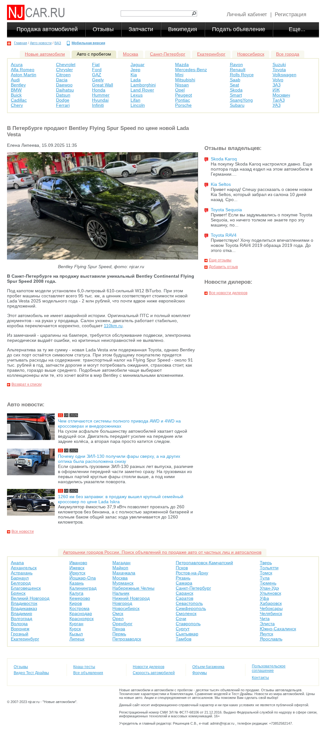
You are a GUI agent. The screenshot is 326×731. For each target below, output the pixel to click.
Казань (76, 582)
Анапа (17, 562)
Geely (98, 79)
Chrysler (64, 69)
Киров (75, 603)
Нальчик (120, 593)
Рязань (183, 577)
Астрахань (21, 572)
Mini (179, 74)
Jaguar (138, 64)
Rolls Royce (242, 74)
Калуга (76, 593)
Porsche (183, 105)
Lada (136, 79)
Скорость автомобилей (154, 673)
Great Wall (102, 84)
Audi (15, 79)
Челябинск (271, 613)
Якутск (266, 633)
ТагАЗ (279, 100)
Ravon (236, 64)
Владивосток (24, 603)
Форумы (199, 673)
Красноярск (81, 618)
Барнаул (20, 577)
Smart (236, 95)
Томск (266, 572)
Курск (75, 628)
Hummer (101, 95)
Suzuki (279, 64)
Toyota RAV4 (224, 235)
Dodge (62, 100)
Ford (97, 69)
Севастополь (189, 603)
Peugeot (183, 95)
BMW (16, 89)
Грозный (19, 633)
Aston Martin (23, 74)
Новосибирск (250, 54)
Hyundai (100, 100)
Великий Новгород (30, 598)
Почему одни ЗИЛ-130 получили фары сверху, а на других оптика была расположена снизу (119, 459)
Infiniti (98, 105)
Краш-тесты (84, 667)
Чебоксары (271, 608)
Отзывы (103, 29)
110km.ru (113, 325)
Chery (17, 105)
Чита (265, 618)
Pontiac (182, 100)
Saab (235, 79)
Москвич (281, 95)
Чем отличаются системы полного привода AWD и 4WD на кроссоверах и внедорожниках (119, 423)
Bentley (18, 84)
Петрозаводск (126, 638)
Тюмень (268, 582)
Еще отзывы (220, 260)
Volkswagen (284, 74)
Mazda (182, 64)
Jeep (135, 69)
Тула (265, 577)
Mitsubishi (185, 79)
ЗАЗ (276, 84)
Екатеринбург (211, 54)
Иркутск (77, 572)
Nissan (182, 84)
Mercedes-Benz (191, 69)
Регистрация (290, 14)
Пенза (118, 628)
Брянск (18, 593)
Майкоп (120, 567)
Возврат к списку (26, 384)
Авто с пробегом (94, 54)
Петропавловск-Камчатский (204, 562)
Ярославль (271, 638)
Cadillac (19, 100)
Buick (16, 95)
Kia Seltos (221, 184)
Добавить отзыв (223, 267)
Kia (134, 74)
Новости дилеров (148, 667)
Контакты (260, 677)
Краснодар (80, 613)
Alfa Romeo (22, 69)
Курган (76, 623)
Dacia (61, 79)
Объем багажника (208, 667)
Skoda (236, 89)
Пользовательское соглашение (269, 668)
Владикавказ (24, 608)
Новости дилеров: (228, 282)
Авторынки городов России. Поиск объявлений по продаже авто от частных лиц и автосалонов (162, 552)
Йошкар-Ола (82, 577)
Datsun (63, 95)
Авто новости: (26, 405)
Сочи (181, 618)
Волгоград (21, 618)
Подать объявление (238, 29)
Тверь (266, 562)
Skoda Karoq (224, 158)
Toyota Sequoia (226, 209)
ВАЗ (57, 43)
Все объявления (88, 673)
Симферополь (191, 608)
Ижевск (76, 567)
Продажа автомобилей (47, 29)
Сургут (182, 628)
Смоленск (186, 613)
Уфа (264, 598)
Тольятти (269, 567)
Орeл (118, 618)
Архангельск (24, 567)
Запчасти (141, 29)
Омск (117, 613)
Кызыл (76, 633)
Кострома (79, 608)
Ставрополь (188, 623)
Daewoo (64, 84)
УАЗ (276, 105)
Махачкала (123, 572)
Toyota (279, 69)
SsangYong (241, 100)
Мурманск (122, 582)
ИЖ (276, 89)
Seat (234, 84)
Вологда (19, 623)
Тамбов (183, 638)
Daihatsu (65, 89)
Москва (130, 54)
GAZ (96, 74)
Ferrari (63, 105)
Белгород (21, 582)
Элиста (267, 623)
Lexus (137, 95)
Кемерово (79, 598)
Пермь (119, 633)
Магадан (121, 562)
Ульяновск (270, 593)
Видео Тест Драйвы (31, 673)
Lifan (135, 100)
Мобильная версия (88, 43)
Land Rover (142, 89)
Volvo (278, 79)
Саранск (184, 593)
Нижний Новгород (131, 598)
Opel (180, 89)
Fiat (96, 64)
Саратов (184, 598)
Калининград (82, 588)
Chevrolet (65, 64)
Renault (237, 69)
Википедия (182, 29)
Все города (287, 54)
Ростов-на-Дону (192, 572)
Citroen (63, 74)
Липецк (76, 638)
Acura (17, 64)
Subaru (237, 105)
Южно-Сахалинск (278, 628)
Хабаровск (271, 603)
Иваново (78, 562)
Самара (184, 582)
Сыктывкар (187, 633)
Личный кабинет (247, 14)
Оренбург (122, 623)
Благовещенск (26, 588)
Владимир (21, 613)
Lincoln (138, 105)
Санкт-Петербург (167, 54)
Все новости (22, 531)
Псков (182, 567)
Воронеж (20, 628)
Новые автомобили (45, 54)
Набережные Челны (133, 588)
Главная (20, 43)
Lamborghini (143, 84)
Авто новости (41, 43)
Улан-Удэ (269, 588)
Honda (98, 89)
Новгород (122, 603)
